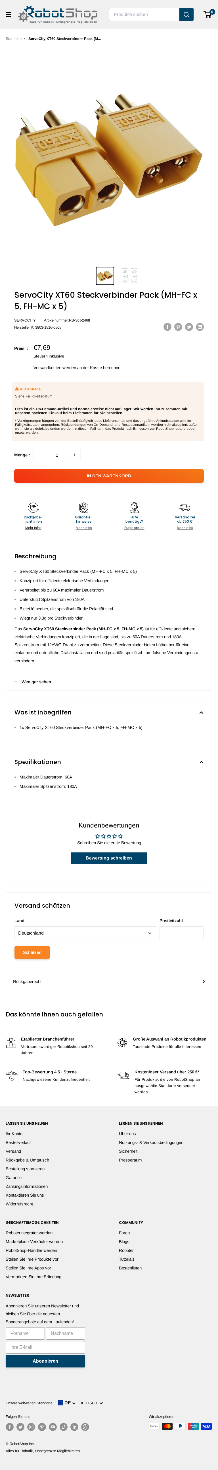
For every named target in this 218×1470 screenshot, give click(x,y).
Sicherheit (128, 1151)
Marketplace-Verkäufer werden (34, 1241)
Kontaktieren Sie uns (25, 1195)
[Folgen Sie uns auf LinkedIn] (74, 1427)
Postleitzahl (171, 920)
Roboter (126, 1250)
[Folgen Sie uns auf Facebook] (10, 1427)
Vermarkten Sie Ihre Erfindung (33, 1276)
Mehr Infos (33, 528)
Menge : (22, 454)
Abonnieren (45, 1361)
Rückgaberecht (27, 981)
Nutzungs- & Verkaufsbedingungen (151, 1142)
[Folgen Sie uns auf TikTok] (64, 1427)
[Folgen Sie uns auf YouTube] (53, 1427)
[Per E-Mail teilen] (200, 327)
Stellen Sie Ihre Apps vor (28, 1267)
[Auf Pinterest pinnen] (178, 327)
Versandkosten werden (54, 367)
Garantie (14, 1177)
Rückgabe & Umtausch (27, 1160)
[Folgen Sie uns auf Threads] (85, 1427)
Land (19, 920)
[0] (207, 14)
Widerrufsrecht (19, 1203)
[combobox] (144, 14)
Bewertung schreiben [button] (109, 858)
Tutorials (127, 1259)
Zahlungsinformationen (27, 1186)
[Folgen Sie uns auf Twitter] (20, 1427)
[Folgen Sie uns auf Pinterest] (42, 1427)
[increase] (74, 455)
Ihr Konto (14, 1133)
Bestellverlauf (18, 1142)
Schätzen (32, 952)
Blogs (124, 1241)
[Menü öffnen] (8, 14)
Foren (124, 1232)
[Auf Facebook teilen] (167, 327)
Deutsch (89, 1403)
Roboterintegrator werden (29, 1232)
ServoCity (25, 320)
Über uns (127, 1133)
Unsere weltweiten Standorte (29, 1403)
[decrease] (40, 455)
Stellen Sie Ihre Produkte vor (32, 1259)
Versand (13, 1151)
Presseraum (130, 1160)
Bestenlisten (130, 1267)
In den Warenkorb (109, 475)
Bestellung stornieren (25, 1168)
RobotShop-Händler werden (31, 1250)
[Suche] (186, 14)
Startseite (14, 39)
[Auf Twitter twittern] (189, 327)
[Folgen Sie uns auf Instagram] (31, 1427)
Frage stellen (134, 528)
